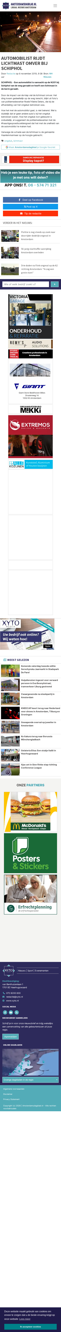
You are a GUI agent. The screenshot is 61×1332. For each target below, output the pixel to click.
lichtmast (18, 141)
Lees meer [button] (24, 1319)
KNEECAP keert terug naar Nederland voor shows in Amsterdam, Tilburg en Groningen (40, 711)
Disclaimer (7, 1094)
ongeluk (8, 141)
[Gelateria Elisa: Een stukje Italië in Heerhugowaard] (10, 755)
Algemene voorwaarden (13, 1089)
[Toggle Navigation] (55, 5)
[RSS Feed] (17, 1012)
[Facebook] (5, 1012)
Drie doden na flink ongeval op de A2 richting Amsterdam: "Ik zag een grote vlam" (39, 269)
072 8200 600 (13, 993)
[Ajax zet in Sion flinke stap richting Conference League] (10, 769)
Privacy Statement (11, 1099)
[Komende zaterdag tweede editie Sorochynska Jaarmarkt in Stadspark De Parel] (10, 670)
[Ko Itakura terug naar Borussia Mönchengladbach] (10, 741)
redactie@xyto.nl (14, 996)
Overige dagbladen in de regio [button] (18, 1079)
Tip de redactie (32, 213)
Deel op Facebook (33, 199)
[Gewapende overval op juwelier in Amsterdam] (10, 727)
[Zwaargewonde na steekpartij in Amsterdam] (10, 698)
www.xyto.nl (12, 1000)
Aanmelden (10, 1036)
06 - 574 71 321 (42, 185)
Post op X (32, 206)
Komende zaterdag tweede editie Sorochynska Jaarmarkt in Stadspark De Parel (40, 669)
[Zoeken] (55, 284)
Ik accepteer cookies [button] (30, 1326)
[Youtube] (11, 1012)
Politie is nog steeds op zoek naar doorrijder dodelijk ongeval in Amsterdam (38, 236)
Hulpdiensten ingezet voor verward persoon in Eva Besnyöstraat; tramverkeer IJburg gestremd (39, 683)
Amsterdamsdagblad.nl (23, 4)
